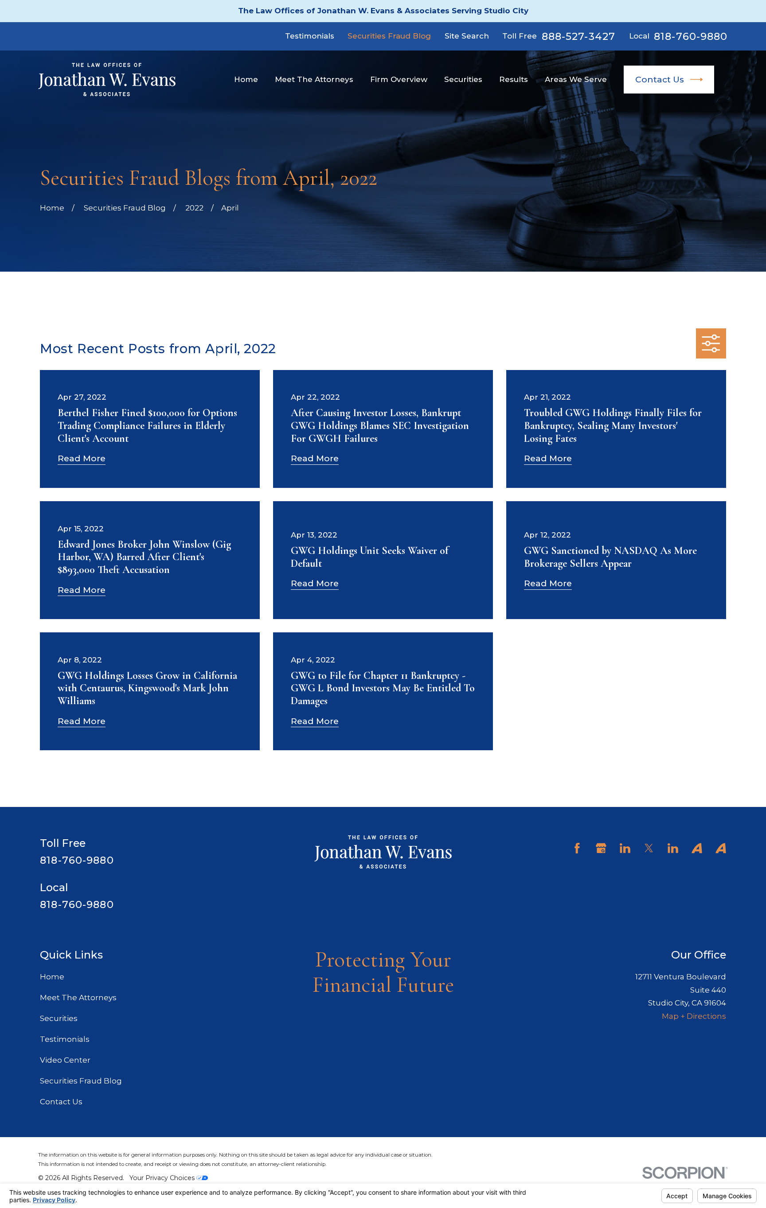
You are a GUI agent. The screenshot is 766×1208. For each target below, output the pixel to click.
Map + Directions (694, 1016)
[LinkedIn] (625, 848)
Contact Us (659, 79)
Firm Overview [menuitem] (398, 79)
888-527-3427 (579, 36)
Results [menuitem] (513, 79)
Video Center (65, 1060)
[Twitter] (649, 848)
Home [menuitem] (246, 79)
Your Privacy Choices (162, 1178)
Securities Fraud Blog (389, 35)
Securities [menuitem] (463, 79)
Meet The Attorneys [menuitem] (314, 79)
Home (52, 976)
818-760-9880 (691, 36)
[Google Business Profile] (601, 848)
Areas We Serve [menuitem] (576, 79)
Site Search (467, 35)
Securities (59, 1018)
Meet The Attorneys (78, 997)
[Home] (107, 79)
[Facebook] (577, 848)
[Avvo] (697, 848)
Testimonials (309, 35)
